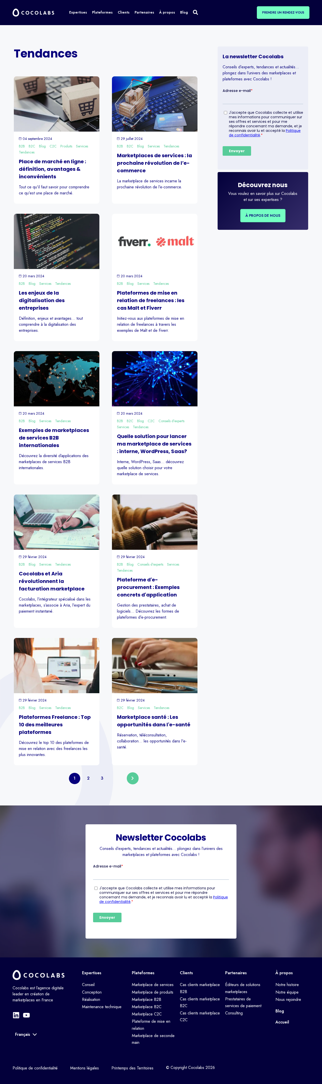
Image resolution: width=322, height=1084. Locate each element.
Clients (186, 973)
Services (82, 146)
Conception (92, 992)
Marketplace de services (153, 985)
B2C (32, 146)
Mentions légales (84, 1068)
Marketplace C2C (147, 1014)
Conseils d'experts (171, 420)
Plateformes (143, 973)
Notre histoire (287, 985)
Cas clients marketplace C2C (200, 1016)
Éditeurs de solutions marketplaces (242, 988)
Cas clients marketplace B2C (200, 1002)
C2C (53, 146)
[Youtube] (26, 1015)
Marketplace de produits (152, 992)
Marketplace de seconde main (153, 1039)
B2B (22, 146)
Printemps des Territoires (132, 1068)
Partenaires (236, 973)
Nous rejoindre (288, 999)
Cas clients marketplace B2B (200, 988)
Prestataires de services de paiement (243, 1002)
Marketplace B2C (147, 1007)
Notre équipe (287, 992)
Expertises (91, 973)
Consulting (234, 1013)
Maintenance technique (102, 1007)
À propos (284, 973)
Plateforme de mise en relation (151, 1024)
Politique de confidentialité (35, 1068)
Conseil (88, 985)
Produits (66, 146)
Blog (42, 146)
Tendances (26, 152)
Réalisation (91, 999)
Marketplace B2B (146, 999)
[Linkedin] (16, 1015)
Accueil (282, 1022)
